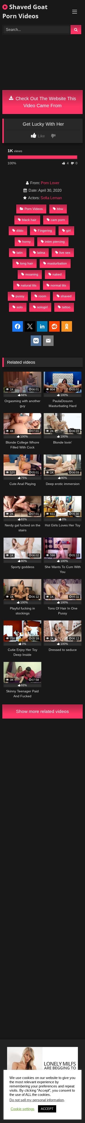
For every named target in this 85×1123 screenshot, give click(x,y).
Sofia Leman (51, 198)
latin (20, 252)
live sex (64, 252)
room (42, 296)
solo (20, 307)
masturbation (57, 263)
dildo (19, 230)
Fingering (45, 230)
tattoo (66, 307)
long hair (26, 263)
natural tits (28, 285)
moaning (31, 274)
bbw (60, 209)
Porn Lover (50, 183)
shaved (66, 296)
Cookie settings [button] (22, 1109)
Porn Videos (34, 209)
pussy (20, 296)
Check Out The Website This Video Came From (45, 102)
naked (57, 274)
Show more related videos (42, 711)
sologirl (42, 307)
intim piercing (55, 241)
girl (68, 230)
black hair (29, 220)
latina (41, 252)
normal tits (58, 285)
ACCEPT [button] (47, 1109)
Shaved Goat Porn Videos (24, 11)
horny (26, 241)
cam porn (58, 220)
